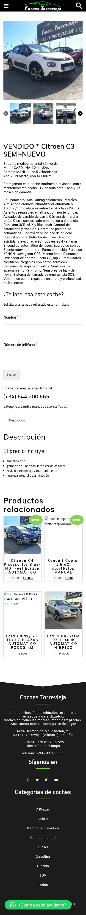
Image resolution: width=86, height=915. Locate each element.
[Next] (80, 113)
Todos (62, 406)
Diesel (43, 847)
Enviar (11, 374)
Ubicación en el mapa (43, 746)
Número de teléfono (20, 344)
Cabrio (43, 819)
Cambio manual (31, 406)
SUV (43, 875)
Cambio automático (43, 828)
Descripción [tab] (17, 420)
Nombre (11, 317)
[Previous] (5, 113)
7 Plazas (43, 809)
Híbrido (43, 866)
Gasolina (50, 406)
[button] (38, 904)
